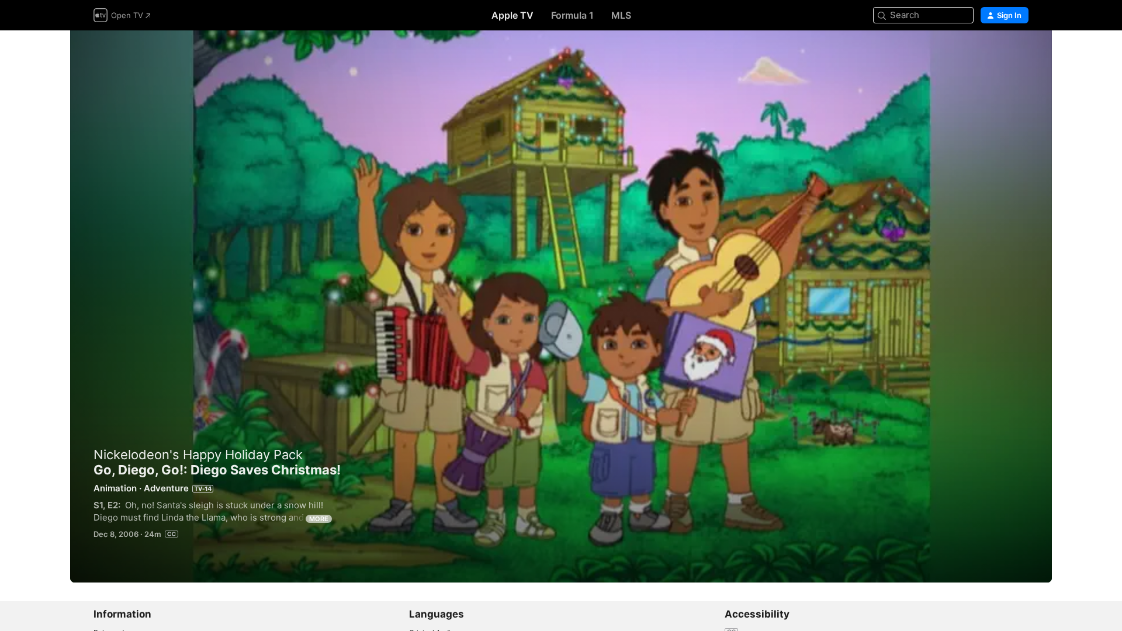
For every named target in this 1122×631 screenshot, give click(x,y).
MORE (318, 519)
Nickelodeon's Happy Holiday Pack (198, 454)
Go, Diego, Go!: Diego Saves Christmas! (561, 306)
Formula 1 (572, 15)
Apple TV (512, 15)
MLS (621, 15)
